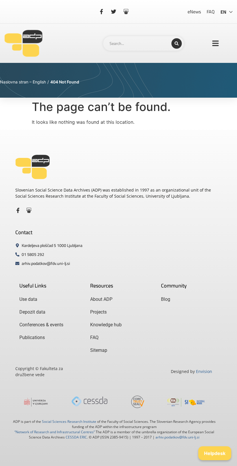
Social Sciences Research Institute (69, 421)
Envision (204, 371)
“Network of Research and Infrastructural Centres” (54, 431)
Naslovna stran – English (23, 81)
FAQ (211, 11)
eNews (194, 11)
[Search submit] (176, 43)
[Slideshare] (29, 210)
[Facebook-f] (18, 210)
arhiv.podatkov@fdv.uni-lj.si (177, 437)
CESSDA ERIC (76, 437)
